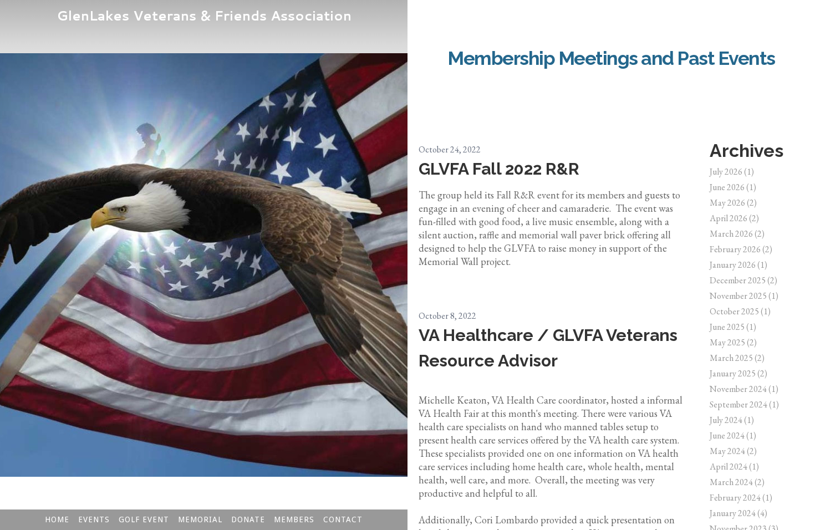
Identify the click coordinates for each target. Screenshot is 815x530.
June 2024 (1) (733, 435)
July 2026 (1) (732, 171)
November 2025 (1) (744, 296)
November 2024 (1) (744, 389)
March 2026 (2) (737, 233)
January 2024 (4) (738, 513)
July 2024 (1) (732, 420)
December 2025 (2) (743, 280)
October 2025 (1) (740, 311)
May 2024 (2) (733, 451)
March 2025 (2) (737, 358)
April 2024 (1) (734, 466)
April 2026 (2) (734, 218)
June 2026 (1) (733, 187)
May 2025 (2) (733, 342)
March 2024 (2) (737, 482)
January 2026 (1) (738, 265)
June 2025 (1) (733, 327)
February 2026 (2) (741, 249)
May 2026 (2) (733, 202)
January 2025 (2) (738, 373)
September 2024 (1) (744, 404)
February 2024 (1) (741, 497)
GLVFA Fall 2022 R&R (499, 169)
